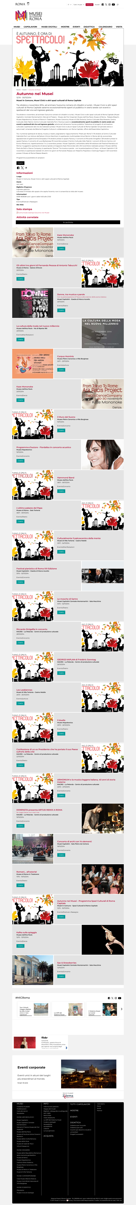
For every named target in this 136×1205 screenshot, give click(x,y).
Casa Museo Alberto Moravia (26, 1179)
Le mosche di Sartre (67, 599)
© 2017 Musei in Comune (58, 1200)
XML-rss (119, 1200)
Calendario (105, 27)
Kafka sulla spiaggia (26, 932)
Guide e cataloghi (50, 1122)
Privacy (71, 1200)
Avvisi (99, 1108)
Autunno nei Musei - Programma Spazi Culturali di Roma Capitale (86, 902)
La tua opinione (49, 1131)
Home (18, 90)
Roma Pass (47, 1115)
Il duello (61, 720)
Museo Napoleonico (24, 1160)
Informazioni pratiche (51, 1106)
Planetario (20, 1190)
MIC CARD (47, 1113)
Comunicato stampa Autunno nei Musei (33, 213)
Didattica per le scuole (78, 1125)
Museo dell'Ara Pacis (24, 1132)
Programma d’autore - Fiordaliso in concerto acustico (43, 447)
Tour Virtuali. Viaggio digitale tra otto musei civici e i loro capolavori (25, 1011)
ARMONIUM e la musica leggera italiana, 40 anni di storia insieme (86, 780)
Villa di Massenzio (23, 1146)
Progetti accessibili (76, 1134)
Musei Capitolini (22, 1120)
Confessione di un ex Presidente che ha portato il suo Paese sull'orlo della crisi (47, 750)
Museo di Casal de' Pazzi (25, 1144)
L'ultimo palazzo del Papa (29, 508)
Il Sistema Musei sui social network (94, 1013)
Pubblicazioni (21, 1109)
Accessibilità (48, 1124)
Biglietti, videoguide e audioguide (55, 1111)
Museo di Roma (22, 1157)
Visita (119, 27)
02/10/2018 (53, 1044)
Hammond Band (65, 477)
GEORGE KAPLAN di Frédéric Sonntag (76, 659)
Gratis (20, 163)
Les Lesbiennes (24, 690)
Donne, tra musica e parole (71, 294)
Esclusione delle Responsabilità (84, 1200)
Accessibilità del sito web (108, 1200)
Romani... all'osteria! (26, 872)
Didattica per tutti (76, 1127)
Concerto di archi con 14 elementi (74, 841)
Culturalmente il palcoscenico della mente (79, 538)
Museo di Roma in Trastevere (27, 1169)
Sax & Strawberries (66, 963)
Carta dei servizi (22, 1111)
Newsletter (20, 1113)
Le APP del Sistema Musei (59, 1014)
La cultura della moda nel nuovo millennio (37, 326)
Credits (97, 1200)
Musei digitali (49, 27)
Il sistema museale (23, 1106)
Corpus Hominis (65, 356)
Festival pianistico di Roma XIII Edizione (36, 568)
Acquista (89, 4)
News (99, 1106)
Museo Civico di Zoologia (25, 1193)
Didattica (89, 27)
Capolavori (30, 27)
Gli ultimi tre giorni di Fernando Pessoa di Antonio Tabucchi (46, 265)
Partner (99, 1110)
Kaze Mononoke (65, 235)
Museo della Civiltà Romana (26, 1139)
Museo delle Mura (23, 1141)
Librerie (46, 1128)
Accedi (97, 4)
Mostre (65, 27)
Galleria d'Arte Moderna (25, 1162)
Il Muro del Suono (66, 417)
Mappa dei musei (50, 1109)
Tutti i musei (78, 4)
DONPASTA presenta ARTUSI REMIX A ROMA (39, 810)
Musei (17, 27)
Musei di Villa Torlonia (24, 1172)
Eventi (76, 27)
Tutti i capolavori (80, 1104)
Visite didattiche (49, 1118)
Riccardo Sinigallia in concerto (31, 629)
